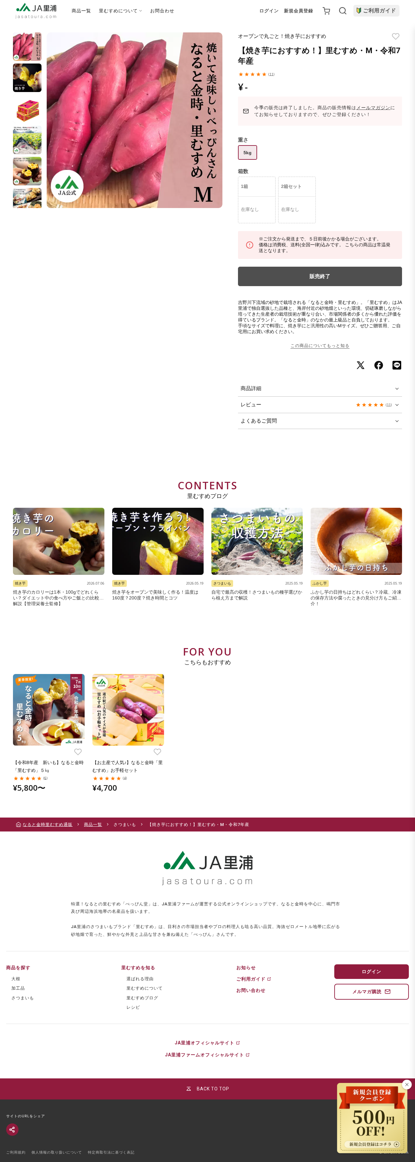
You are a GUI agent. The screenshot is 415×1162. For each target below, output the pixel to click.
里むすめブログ (142, 997)
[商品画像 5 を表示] (27, 171)
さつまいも (22, 997)
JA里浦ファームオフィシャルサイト (204, 1054)
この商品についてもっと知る (320, 345)
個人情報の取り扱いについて (56, 1152)
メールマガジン (373, 107)
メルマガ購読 (367, 991)
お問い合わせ (251, 990)
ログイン (269, 10)
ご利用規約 (16, 1152)
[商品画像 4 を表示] (27, 140)
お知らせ (246, 967)
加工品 (18, 988)
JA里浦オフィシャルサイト (204, 1042)
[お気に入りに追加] (395, 36)
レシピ (133, 1007)
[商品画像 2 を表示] (27, 78)
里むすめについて (144, 988)
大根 (15, 978)
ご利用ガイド (379, 10)
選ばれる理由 (140, 978)
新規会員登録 (298, 10)
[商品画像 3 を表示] (27, 109)
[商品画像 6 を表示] (27, 202)
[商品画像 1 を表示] (27, 46)
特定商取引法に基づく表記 (111, 1152)
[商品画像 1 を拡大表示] (134, 120)
